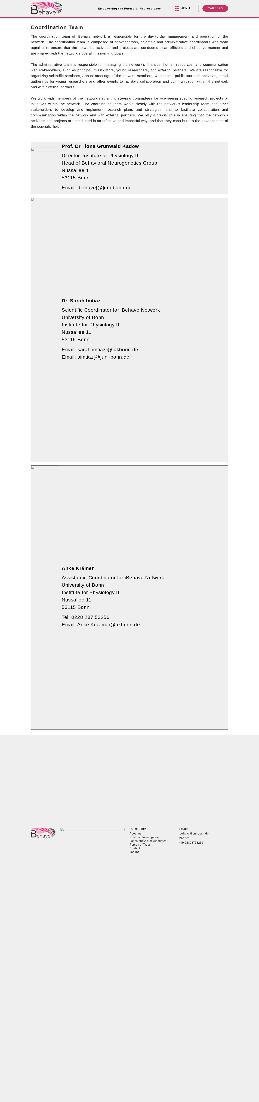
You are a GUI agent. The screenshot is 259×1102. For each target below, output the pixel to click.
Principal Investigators (145, 837)
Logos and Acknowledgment (148, 840)
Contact (135, 848)
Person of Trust (140, 844)
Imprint (134, 852)
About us (135, 833)
